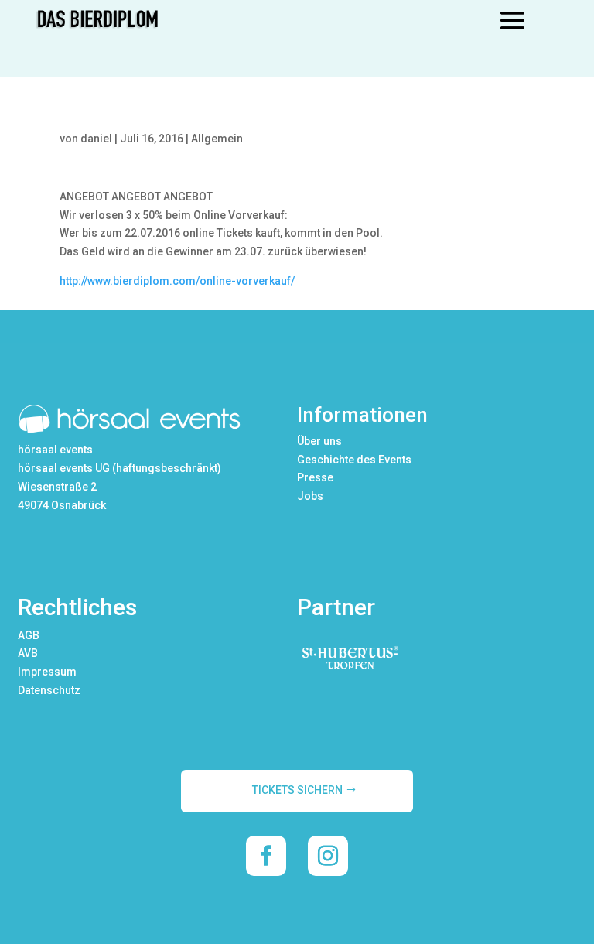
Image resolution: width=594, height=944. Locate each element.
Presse (315, 477)
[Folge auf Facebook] (266, 856)
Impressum (47, 671)
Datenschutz (49, 690)
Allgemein (217, 138)
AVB (28, 653)
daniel (96, 138)
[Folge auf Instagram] (328, 856)
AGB (28, 635)
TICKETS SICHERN (297, 790)
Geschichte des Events (354, 459)
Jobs (310, 496)
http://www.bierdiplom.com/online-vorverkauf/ (177, 281)
